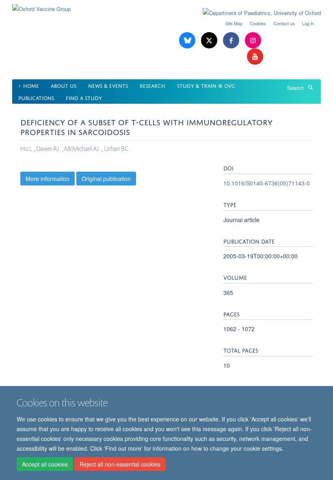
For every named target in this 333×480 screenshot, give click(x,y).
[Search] (310, 87)
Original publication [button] (106, 179)
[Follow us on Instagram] (253, 40)
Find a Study (84, 97)
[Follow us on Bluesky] (188, 40)
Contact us (284, 23)
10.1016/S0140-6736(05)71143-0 (266, 183)
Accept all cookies (45, 464)
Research (152, 85)
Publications (36, 97)
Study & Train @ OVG (206, 85)
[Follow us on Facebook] (232, 40)
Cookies (258, 23)
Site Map (233, 23)
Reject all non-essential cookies (120, 464)
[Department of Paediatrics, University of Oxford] (255, 13)
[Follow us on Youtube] (255, 57)
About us (63, 85)
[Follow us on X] (210, 40)
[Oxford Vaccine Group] (41, 6)
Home (31, 85)
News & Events (108, 85)
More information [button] (47, 179)
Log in (308, 23)
